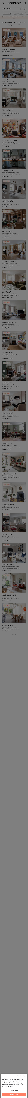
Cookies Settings (14, 1090)
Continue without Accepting (21, 1075)
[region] (14, 1086)
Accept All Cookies (14, 1094)
